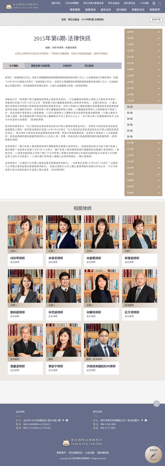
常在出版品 (113, 3)
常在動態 (89, 66)
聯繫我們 (155, 9)
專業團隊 (75, 9)
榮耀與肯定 (138, 9)
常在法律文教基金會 (93, 3)
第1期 (130, 136)
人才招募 (144, 3)
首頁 (63, 19)
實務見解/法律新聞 (40, 66)
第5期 (130, 113)
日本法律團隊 (72, 3)
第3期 (130, 125)
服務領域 (90, 9)
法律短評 (67, 66)
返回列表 (156, 19)
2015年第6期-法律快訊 (92, 19)
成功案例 (121, 9)
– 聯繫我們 (60, 453)
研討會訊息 (129, 3)
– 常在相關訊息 (74, 453)
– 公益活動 (89, 453)
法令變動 (13, 66)
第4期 (130, 119)
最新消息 (106, 9)
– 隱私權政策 (102, 453)
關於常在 (56, 3)
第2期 (130, 131)
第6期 (130, 107)
